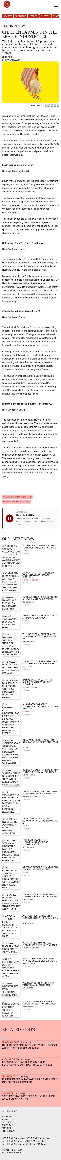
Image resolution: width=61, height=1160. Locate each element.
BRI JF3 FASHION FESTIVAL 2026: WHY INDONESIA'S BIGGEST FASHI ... (39, 960)
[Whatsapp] (46, 105)
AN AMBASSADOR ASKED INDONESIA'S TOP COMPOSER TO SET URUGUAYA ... (40, 706)
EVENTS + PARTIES (28, 641)
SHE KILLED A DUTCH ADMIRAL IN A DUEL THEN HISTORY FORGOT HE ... (39, 663)
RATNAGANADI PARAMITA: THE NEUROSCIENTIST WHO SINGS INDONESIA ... (37, 682)
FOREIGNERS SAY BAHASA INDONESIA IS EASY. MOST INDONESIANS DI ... (35, 842)
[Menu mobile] (56, 6)
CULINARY (25, 826)
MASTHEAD (7, 1125)
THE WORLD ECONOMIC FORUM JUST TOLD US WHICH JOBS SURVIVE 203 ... (40, 896)
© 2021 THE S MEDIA (12, 1150)
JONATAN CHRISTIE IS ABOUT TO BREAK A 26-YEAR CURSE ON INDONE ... (40, 742)
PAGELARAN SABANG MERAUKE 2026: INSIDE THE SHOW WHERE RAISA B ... (40, 771)
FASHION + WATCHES (29, 1006)
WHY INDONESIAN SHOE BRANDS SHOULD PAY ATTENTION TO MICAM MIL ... (39, 636)
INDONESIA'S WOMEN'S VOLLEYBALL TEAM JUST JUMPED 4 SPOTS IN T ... (40, 547)
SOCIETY (8, 16)
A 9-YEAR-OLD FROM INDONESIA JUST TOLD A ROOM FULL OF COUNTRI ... (38, 575)
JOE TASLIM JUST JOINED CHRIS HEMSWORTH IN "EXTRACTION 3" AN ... (40, 918)
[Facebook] (49, 105)
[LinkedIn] (52, 105)
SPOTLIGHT (20, 16)
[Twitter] (55, 105)
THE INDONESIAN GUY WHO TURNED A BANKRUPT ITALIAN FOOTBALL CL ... (40, 793)
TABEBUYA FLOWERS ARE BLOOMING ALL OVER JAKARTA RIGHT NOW (40, 598)
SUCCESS (45, 16)
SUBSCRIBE (7, 1128)
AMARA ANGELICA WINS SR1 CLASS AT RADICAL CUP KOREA (39, 617)
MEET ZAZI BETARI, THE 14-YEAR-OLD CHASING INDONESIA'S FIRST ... (40, 868)
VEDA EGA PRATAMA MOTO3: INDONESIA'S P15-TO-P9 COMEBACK (39, 944)
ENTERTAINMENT (28, 923)
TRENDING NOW (28, 602)
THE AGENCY (8, 1131)
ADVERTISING (8, 1120)
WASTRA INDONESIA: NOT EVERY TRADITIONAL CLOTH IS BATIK (38, 984)
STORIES (33, 16)
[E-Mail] (58, 105)
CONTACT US (8, 1123)
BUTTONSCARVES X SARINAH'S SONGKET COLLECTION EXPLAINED (39, 1003)
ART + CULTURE (27, 666)
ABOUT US (7, 1117)
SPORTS (25, 550)
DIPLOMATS (26, 711)
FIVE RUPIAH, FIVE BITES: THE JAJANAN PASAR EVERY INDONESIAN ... (40, 821)
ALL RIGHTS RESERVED (13, 1153)
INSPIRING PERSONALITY (30, 580)
